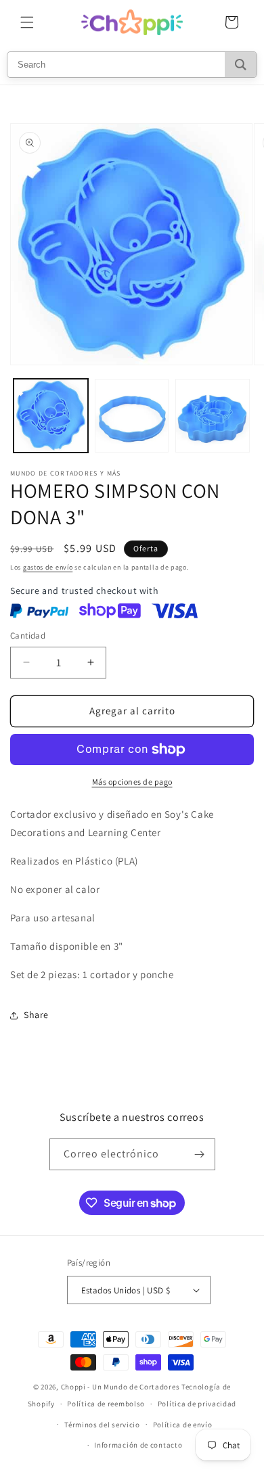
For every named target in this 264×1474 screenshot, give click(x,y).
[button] (27, 22)
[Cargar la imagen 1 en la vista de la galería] (51, 416)
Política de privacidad (197, 1403)
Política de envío (183, 1424)
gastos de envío (48, 567)
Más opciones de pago (132, 782)
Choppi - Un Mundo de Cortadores (120, 1386)
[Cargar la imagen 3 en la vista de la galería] (212, 416)
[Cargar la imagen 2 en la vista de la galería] (132, 416)
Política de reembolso (106, 1403)
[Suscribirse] (200, 1154)
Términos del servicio (102, 1424)
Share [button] (36, 1015)
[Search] (241, 64)
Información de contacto (138, 1445)
